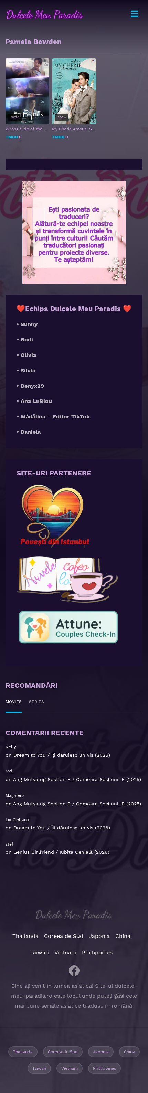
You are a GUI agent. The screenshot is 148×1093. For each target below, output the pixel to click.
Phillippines (97, 952)
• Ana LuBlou (34, 401)
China (122, 936)
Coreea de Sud (63, 936)
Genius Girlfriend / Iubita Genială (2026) (61, 852)
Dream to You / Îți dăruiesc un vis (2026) (61, 755)
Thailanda (25, 936)
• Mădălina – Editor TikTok (53, 416)
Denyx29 (32, 386)
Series (36, 701)
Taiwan (39, 952)
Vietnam (65, 952)
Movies (14, 701)
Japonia (99, 936)
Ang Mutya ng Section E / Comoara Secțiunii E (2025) (77, 779)
